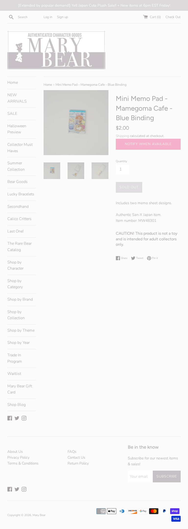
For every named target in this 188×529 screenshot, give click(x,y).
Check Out (173, 17)
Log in (48, 17)
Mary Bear (39, 515)
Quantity (121, 161)
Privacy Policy (18, 457)
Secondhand (18, 206)
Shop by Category (15, 284)
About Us (15, 451)
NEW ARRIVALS (17, 98)
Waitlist (14, 373)
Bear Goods (17, 181)
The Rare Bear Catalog (19, 247)
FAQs (72, 451)
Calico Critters (19, 219)
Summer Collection (16, 166)
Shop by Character (15, 265)
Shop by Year (18, 342)
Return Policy (78, 463)
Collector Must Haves (20, 148)
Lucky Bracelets (20, 194)
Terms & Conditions (22, 463)
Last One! (15, 231)
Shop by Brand (20, 299)
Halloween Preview (16, 129)
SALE (12, 113)
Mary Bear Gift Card (19, 389)
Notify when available (148, 144)
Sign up (62, 17)
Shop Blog (16, 404)
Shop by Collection (16, 315)
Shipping (122, 136)
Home (12, 82)
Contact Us (76, 457)
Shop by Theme (21, 330)
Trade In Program (14, 358)
